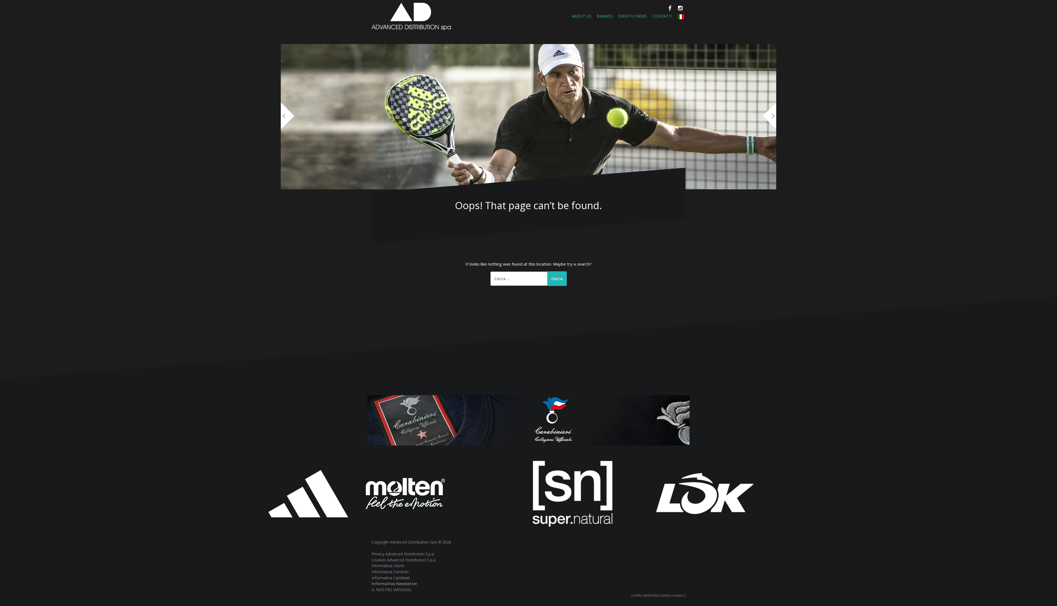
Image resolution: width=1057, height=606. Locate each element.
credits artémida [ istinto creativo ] (658, 595)
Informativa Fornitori (390, 571)
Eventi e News (632, 16)
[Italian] (680, 16)
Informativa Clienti (388, 565)
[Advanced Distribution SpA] (411, 16)
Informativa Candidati (391, 577)
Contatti (662, 16)
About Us (581, 16)
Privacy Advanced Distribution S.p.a (403, 553)
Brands (605, 16)
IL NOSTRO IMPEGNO (392, 589)
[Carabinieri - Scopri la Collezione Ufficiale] (528, 419)
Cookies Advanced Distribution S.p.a (403, 560)
